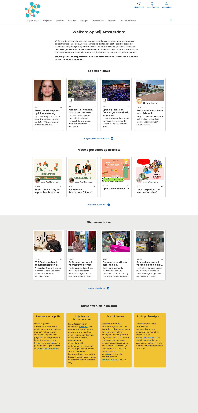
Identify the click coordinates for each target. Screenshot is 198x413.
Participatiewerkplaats (146, 337)
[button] (33, 20)
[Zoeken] (171, 21)
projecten (83, 326)
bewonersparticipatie (44, 343)
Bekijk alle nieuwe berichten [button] (96, 138)
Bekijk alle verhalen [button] (96, 288)
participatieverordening (48, 348)
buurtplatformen (109, 359)
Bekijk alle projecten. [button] (96, 204)
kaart (107, 354)
